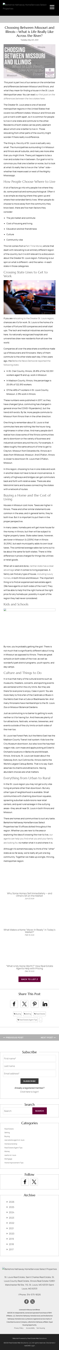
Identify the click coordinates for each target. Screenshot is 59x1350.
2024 (11, 1212)
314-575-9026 (34, 1294)
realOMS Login (29, 1345)
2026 (11, 1201)
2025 (11, 1207)
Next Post (47, 1037)
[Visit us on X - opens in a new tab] (34, 1182)
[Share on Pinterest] (35, 1004)
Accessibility (30, 1328)
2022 (11, 1223)
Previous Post (14, 1037)
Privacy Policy (18, 1328)
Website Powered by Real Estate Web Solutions (29, 1338)
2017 (11, 1249)
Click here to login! (29, 1091)
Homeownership (10, 1144)
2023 (11, 1217)
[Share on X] (24, 1004)
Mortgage (8, 1159)
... (40, 1020)
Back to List (29, 979)
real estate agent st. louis (14, 1140)
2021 (11, 1228)
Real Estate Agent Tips (28, 1020)
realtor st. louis (10, 1155)
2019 (11, 1238)
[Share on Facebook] (14, 1004)
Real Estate (40, 1014)
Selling (28, 1014)
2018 (11, 1244)
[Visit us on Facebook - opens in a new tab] (25, 1182)
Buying (18, 1014)
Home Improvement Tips (13, 1162)
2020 (11, 1233)
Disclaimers (50, 1343)
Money (7, 1151)
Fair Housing (41, 1328)
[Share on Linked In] (45, 1004)
